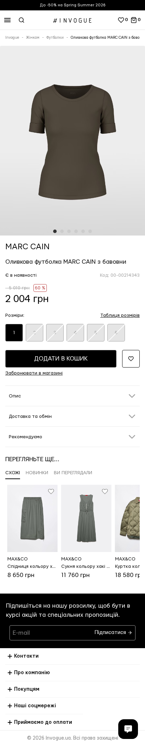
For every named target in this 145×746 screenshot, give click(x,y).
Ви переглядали (73, 472)
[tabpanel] (72, 142)
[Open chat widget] (128, 729)
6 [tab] (90, 231)
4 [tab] (76, 231)
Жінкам (32, 37)
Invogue (12, 37)
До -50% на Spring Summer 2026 (73, 5)
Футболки (55, 37)
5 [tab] (83, 231)
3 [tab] (69, 231)
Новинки (37, 472)
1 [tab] (55, 231)
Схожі (12, 472)
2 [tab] (62, 231)
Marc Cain (27, 247)
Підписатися (111, 631)
